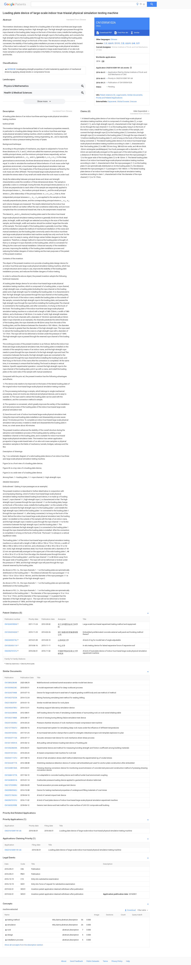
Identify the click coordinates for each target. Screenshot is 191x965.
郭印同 (117, 43)
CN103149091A (11, 743)
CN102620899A (11, 713)
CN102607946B (11, 693)
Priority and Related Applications (109, 98)
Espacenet (112, 101)
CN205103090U (11, 723)
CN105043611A (11, 645)
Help (128, 961)
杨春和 (111, 43)
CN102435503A (11, 624)
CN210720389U (11, 785)
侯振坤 (128, 43)
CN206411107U (11, 758)
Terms (105, 961)
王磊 (122, 43)
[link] (44, 70)
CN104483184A (11, 768)
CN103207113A (11, 738)
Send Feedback (76, 961)
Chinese (114, 39)
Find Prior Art (122, 33)
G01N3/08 (11, 69)
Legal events (121, 95)
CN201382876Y (11, 703)
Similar (136, 33)
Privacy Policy (117, 961)
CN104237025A (11, 698)
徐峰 (133, 43)
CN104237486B (11, 718)
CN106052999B (11, 805)
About (63, 961)
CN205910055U (11, 733)
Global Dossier (123, 101)
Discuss (133, 101)
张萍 (138, 43)
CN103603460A (11, 632)
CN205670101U (11, 651)
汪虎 (105, 43)
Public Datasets (93, 961)
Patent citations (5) (107, 95)
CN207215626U (11, 795)
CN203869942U (11, 790)
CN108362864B (11, 683)
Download (131, 910)
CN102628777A (11, 763)
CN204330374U (11, 640)
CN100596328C (11, 688)
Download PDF (105, 33)
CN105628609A (11, 748)
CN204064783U (11, 708)
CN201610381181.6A (13, 831)
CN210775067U (11, 728)
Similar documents (134, 95)
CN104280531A (11, 780)
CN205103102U (11, 753)
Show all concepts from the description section (24, 945)
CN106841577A (11, 775)
